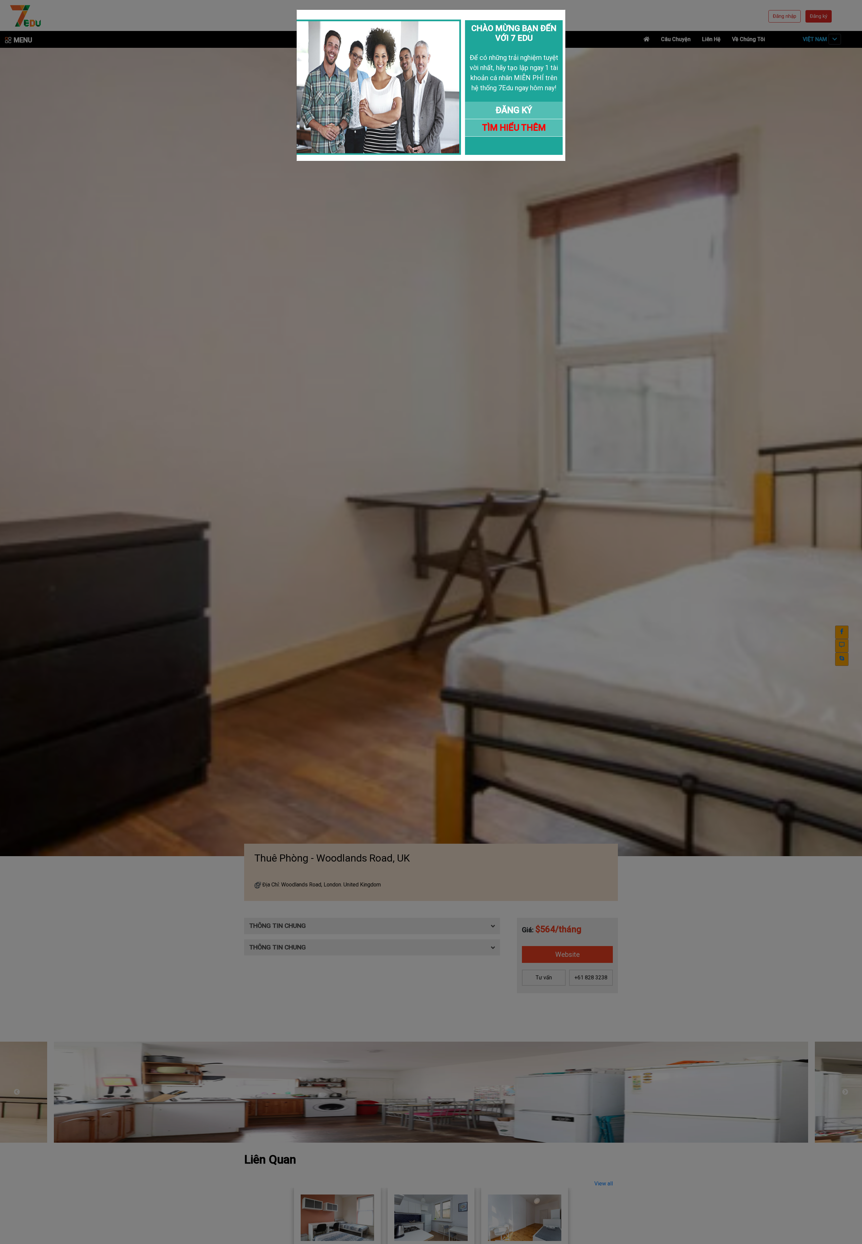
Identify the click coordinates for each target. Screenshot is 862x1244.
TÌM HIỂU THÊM (514, 128)
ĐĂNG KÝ (514, 110)
